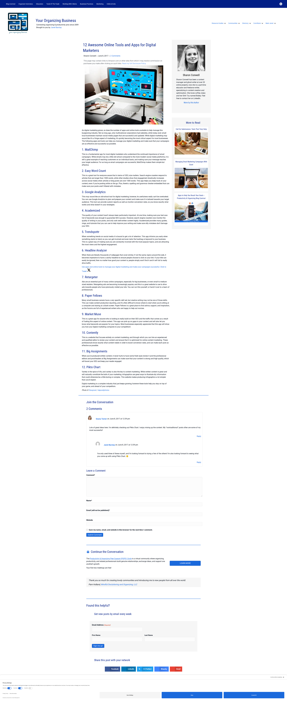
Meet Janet (269, 23)
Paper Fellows (93, 295)
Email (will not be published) (98, 510)
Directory (245, 23)
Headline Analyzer (96, 250)
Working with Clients (70, 4)
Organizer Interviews (25, 4)
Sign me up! (98, 646)
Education (39, 4)
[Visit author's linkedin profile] (189, 107)
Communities (232, 23)
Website (89, 520)
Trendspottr (92, 232)
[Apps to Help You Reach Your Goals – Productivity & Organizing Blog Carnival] (191, 212)
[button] (120, 4)
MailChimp (91, 149)
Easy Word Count (95, 171)
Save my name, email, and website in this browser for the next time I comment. (121, 530)
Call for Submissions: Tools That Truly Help (191, 129)
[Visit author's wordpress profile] (193, 107)
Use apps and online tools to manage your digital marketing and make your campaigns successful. (121, 267)
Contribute (257, 23)
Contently (92, 333)
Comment (90, 475)
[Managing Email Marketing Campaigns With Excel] (191, 178)
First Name (96, 635)
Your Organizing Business (56, 20)
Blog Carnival (10, 4)
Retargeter (91, 277)
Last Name (149, 635)
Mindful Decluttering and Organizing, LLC (119, 584)
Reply (199, 436)
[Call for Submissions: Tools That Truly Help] (191, 143)
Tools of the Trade (52, 4)
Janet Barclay (56, 27)
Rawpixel (92, 390)
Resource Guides (217, 23)
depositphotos (103, 390)
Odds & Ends (111, 4)
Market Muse (93, 314)
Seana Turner (101, 419)
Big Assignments (96, 351)
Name (89, 501)
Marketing (99, 4)
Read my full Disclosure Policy (134, 63)
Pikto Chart (93, 367)
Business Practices (86, 4)
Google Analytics (95, 192)
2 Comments (115, 56)
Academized (92, 210)
